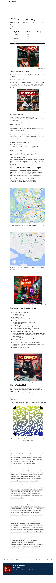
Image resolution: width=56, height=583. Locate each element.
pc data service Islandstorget (29, 521)
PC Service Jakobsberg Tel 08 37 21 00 (44, 559)
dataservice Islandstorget (34, 480)
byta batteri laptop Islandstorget (16, 463)
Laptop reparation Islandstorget (39, 508)
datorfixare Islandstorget (26, 487)
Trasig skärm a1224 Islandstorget (16, 542)
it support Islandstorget (24, 504)
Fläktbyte (15, 319)
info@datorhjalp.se (21, 572)
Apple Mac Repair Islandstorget (36, 450)
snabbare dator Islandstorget (28, 533)
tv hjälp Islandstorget (39, 544)
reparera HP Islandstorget (15, 527)
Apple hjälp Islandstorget (25, 450)
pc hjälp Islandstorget (14, 523)
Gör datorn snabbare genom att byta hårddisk (24, 322)
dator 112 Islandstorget (37, 482)
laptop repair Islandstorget (27, 508)
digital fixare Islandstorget (36, 493)
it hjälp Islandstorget (23, 501)
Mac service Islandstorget (25, 512)
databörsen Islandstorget (27, 474)
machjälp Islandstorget (15, 514)
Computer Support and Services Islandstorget (31, 467)
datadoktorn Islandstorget (38, 474)
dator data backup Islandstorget (16, 484)
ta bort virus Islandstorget (27, 536)
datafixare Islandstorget (15, 476)
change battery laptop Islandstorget (30, 463)
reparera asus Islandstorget (15, 525)
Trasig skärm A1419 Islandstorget (29, 544)
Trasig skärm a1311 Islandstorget (29, 542)
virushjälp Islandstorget (15, 546)
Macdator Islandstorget (35, 512)
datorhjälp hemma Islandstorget (37, 487)
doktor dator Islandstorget (25, 495)
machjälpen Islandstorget (24, 514)
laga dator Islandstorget (15, 506)
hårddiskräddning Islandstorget (37, 495)
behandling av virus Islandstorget (27, 461)
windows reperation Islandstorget (17, 548)
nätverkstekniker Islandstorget (28, 518)
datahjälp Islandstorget (38, 476)
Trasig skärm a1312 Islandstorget (16, 544)
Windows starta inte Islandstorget (30, 548)
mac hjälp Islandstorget (15, 512)
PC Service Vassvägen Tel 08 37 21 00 (12, 559)
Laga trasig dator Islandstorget (16, 508)
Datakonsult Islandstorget (25, 478)
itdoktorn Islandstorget (34, 504)
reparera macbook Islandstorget (16, 529)
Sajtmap (31, 569)
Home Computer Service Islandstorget (17, 497)
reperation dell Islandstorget (27, 531)
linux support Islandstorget (27, 510)
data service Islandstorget (26, 472)
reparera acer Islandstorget (35, 523)
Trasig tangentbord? (18, 325)
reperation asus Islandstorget (16, 531)
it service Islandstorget (15, 504)
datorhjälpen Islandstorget (38, 489)
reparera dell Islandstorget (37, 525)
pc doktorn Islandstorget (40, 521)
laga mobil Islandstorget (35, 506)
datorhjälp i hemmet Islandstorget (17, 489)
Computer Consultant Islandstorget (17, 465)
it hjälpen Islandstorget (32, 501)
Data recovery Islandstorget (16, 472)
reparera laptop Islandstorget (38, 527)
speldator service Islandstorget (16, 536)
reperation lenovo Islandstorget (16, 533)
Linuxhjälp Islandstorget (37, 510)
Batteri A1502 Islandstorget (26, 459)
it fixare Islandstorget (14, 501)
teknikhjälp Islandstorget (15, 538)
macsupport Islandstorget (15, 516)
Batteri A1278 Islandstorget (36, 455)
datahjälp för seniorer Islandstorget (27, 476)
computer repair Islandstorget (30, 465)
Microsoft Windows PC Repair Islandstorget (28, 516)
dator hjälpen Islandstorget (28, 484)
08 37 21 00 (24, 23)
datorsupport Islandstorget (15, 493)
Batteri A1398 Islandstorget (26, 457)
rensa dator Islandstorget (24, 523)
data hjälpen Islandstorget (35, 470)
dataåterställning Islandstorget (16, 474)
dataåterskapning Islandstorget (38, 472)
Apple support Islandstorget (26, 453)
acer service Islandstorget (15, 450)
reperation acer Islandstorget (39, 529)
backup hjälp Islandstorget (15, 455)
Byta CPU (15, 320)
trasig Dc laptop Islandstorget (26, 538)
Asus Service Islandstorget (37, 453)
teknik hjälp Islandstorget (38, 536)
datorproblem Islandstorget (26, 491)
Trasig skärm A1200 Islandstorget (31, 540)
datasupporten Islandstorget (26, 482)
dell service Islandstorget (26, 493)
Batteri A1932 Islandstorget (15, 461)
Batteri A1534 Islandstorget (37, 459)
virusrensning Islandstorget (25, 546)
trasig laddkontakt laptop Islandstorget (17, 540)
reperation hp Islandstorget (38, 531)
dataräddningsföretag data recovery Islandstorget (19, 480)
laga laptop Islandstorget (25, 506)
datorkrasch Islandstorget (15, 491)
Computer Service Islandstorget (16, 467)
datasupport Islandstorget (15, 482)
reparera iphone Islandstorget (26, 527)
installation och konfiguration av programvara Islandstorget (21, 499)
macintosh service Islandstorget (36, 514)
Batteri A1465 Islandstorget (37, 457)
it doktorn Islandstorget (37, 499)
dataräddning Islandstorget (36, 478)
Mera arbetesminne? (18, 323)
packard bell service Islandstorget (17, 521)
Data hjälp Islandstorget (25, 470)
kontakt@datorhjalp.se (39, 23)
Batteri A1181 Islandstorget (26, 455)
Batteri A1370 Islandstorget (15, 457)
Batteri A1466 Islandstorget (15, 459)
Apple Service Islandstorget (15, 453)
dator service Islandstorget (39, 484)
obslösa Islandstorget (38, 518)
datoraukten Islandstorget (15, 487)
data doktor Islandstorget (15, 470)
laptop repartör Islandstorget (16, 510)
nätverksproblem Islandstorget (16, 518)
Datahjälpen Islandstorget (15, 478)
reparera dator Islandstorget (27, 525)
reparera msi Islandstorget (28, 529)
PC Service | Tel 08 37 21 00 (9, 2)
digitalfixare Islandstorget (15, 495)
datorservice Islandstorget (36, 491)
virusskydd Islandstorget (35, 546)
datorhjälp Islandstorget (28, 489)
